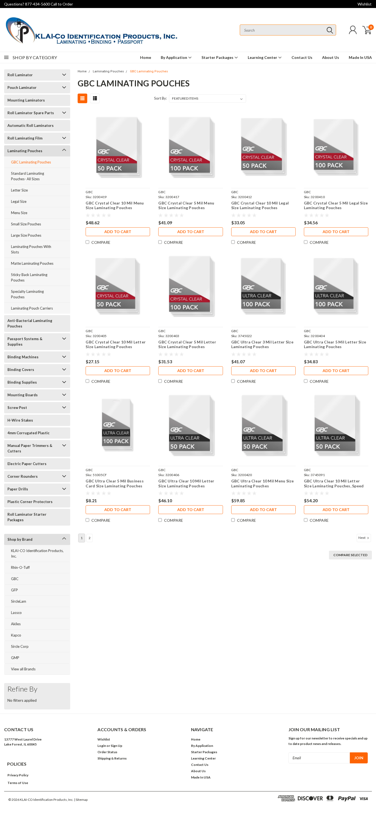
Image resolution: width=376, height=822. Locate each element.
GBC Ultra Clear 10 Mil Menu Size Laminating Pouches (262, 483)
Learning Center (263, 57)
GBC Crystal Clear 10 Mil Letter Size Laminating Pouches (116, 344)
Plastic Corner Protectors (30, 501)
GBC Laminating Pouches (31, 162)
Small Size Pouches (26, 224)
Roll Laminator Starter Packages (27, 517)
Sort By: (160, 98)
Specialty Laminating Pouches (27, 294)
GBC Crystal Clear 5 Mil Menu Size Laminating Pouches (186, 205)
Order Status (107, 752)
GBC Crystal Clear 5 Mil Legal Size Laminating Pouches (336, 205)
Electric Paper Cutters (27, 463)
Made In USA (360, 57)
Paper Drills (17, 489)
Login (101, 746)
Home (145, 57)
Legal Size (18, 201)
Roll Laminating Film (24, 138)
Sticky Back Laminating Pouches (29, 277)
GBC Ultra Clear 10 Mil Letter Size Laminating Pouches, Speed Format (334, 483)
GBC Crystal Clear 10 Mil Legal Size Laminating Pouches (260, 205)
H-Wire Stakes (20, 420)
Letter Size (19, 190)
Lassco (16, 612)
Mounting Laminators (26, 100)
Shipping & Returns (112, 758)
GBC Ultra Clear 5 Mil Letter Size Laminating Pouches (335, 344)
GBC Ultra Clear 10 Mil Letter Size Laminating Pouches (186, 483)
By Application (174, 57)
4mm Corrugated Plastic (28, 433)
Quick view (118, 147)
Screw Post (17, 407)
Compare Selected (350, 555)
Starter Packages (217, 57)
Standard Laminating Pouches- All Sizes (27, 176)
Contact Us (301, 57)
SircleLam (18, 601)
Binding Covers (20, 369)
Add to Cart (117, 231)
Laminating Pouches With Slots (31, 249)
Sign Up (116, 746)
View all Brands (23, 669)
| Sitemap (81, 800)
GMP (15, 658)
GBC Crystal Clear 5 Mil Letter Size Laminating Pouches (187, 344)
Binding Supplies (22, 382)
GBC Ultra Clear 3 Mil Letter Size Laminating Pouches (262, 344)
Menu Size (19, 213)
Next (362, 538)
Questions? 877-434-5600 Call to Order (38, 4)
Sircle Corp (20, 646)
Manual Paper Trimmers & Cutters (29, 448)
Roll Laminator (20, 75)
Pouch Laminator (22, 87)
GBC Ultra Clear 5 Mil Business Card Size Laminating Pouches (115, 483)
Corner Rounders (22, 476)
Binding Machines (23, 357)
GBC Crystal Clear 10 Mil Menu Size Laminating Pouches (115, 205)
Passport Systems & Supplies (24, 341)
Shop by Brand (19, 539)
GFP (14, 590)
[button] (19, 775)
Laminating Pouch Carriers (32, 308)
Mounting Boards (22, 395)
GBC (14, 579)
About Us (330, 57)
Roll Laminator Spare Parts (30, 113)
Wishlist (365, 4)
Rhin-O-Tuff (20, 567)
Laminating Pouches (24, 151)
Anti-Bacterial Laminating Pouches (29, 323)
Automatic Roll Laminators (30, 125)
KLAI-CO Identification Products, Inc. (37, 553)
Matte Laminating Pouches (32, 263)
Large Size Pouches (26, 235)
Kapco (16, 635)
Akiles (16, 624)
